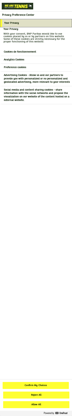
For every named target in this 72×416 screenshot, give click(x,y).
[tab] (36, 23)
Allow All (36, 405)
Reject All (36, 395)
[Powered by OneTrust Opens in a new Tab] (57, 413)
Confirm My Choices (36, 385)
